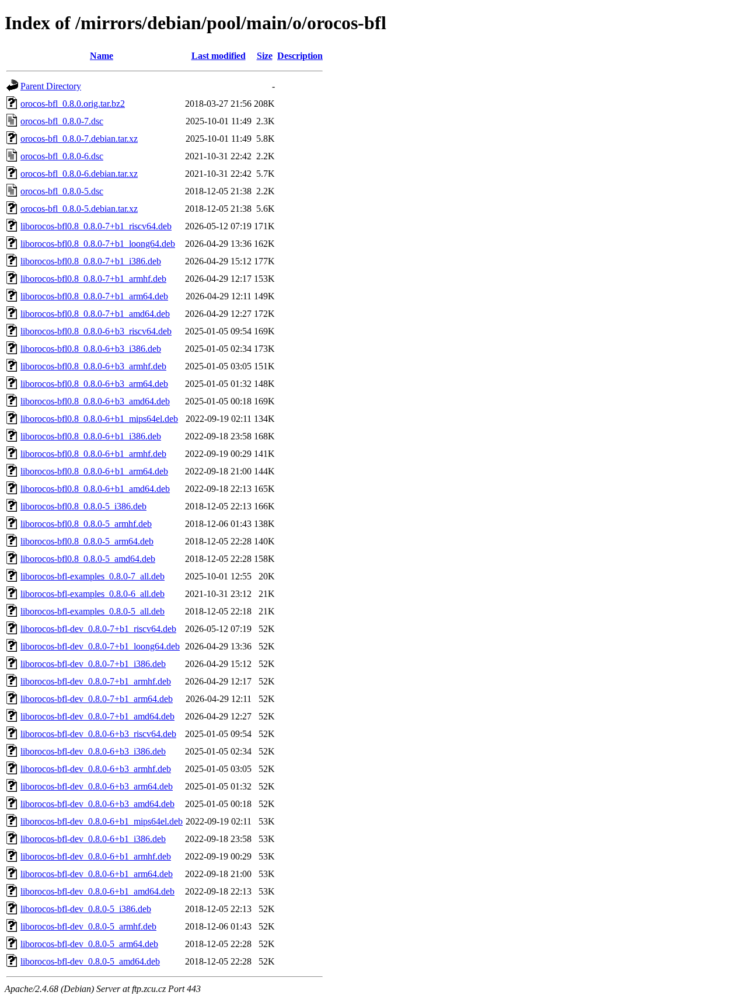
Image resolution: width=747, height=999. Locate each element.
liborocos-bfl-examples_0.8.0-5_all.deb (92, 611)
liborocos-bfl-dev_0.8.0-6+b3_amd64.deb (97, 804)
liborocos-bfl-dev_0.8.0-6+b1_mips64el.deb (101, 821)
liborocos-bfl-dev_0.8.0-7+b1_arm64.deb (96, 699)
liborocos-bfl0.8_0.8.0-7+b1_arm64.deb (94, 296)
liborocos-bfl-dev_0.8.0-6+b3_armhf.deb (95, 769)
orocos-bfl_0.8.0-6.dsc (61, 156)
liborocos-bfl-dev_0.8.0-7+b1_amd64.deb (97, 716)
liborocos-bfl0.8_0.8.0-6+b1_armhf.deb (93, 454)
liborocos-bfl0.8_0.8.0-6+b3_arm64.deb (94, 384)
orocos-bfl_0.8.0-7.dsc (61, 121)
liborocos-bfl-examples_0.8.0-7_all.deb (92, 576)
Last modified (218, 56)
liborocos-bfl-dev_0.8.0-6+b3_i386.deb (93, 751)
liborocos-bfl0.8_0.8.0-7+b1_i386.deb (90, 261)
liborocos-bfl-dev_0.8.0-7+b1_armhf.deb (95, 681)
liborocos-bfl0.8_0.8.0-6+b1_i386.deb (90, 436)
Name (101, 56)
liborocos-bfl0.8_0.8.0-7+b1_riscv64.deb (96, 226)
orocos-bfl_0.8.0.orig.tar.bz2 (72, 104)
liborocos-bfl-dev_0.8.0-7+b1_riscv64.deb (98, 629)
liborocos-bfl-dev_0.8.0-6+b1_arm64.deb (96, 874)
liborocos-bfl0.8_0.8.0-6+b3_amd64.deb (95, 401)
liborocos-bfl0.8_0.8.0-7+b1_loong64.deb (97, 244)
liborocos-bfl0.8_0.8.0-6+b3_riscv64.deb (96, 331)
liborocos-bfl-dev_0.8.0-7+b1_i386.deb (93, 664)
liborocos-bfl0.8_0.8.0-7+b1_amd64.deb (95, 314)
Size (265, 56)
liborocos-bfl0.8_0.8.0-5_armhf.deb (86, 524)
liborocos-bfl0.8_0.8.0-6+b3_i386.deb (90, 349)
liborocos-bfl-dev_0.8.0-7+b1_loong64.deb (100, 646)
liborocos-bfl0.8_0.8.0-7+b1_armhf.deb (93, 279)
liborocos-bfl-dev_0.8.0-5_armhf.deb (88, 926)
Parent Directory (50, 86)
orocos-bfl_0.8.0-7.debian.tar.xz (79, 139)
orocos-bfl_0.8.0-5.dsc (61, 191)
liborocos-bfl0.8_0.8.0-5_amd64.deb (87, 559)
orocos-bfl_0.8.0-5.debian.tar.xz (79, 209)
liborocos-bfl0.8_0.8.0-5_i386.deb (83, 506)
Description (300, 56)
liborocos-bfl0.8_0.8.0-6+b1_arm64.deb (94, 471)
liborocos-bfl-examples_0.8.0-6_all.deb (92, 594)
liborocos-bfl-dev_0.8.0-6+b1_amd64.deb (97, 891)
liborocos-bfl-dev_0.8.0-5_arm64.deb (89, 944)
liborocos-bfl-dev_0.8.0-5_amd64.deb (90, 961)
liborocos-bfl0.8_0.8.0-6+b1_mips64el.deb (99, 419)
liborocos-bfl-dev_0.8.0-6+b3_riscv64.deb (98, 734)
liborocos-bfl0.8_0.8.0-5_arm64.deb (86, 541)
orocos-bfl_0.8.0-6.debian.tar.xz (79, 174)
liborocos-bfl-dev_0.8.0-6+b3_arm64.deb (96, 786)
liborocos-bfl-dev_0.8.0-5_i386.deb (85, 909)
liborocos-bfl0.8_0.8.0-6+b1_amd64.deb (95, 489)
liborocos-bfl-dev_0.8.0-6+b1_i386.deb (93, 839)
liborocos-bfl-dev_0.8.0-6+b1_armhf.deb (95, 856)
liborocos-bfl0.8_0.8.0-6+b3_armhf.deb (93, 366)
